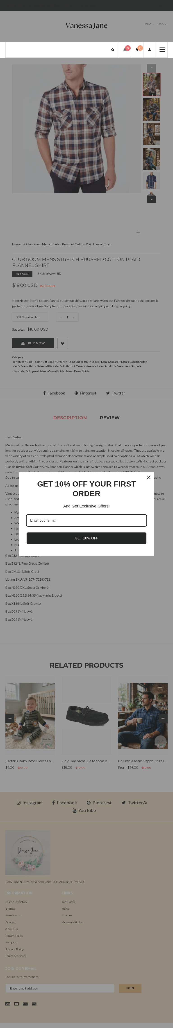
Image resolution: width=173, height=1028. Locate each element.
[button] (113, 49)
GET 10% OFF (86, 538)
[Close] (148, 477)
